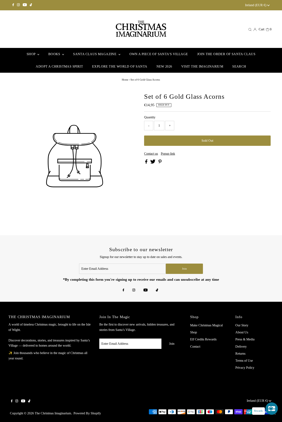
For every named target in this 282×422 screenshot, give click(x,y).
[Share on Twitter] (153, 162)
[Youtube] (25, 5)
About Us (241, 332)
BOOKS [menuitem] (54, 54)
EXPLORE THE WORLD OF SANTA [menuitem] (119, 66)
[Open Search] (250, 29)
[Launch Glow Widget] (271, 408)
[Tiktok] (31, 5)
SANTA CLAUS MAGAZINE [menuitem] (95, 54)
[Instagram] (18, 5)
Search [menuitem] (239, 66)
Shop (193, 332)
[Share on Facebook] (146, 162)
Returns (240, 353)
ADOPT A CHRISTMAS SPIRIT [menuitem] (59, 66)
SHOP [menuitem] (31, 54)
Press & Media (245, 339)
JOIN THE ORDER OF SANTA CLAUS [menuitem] (226, 54)
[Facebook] (13, 5)
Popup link (168, 153)
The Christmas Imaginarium (53, 413)
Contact (195, 346)
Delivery (241, 346)
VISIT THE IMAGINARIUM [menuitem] (202, 66)
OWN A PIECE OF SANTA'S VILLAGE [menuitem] (158, 54)
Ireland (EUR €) (256, 5)
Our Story (241, 325)
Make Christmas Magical (206, 325)
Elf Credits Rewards (203, 339)
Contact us (151, 153)
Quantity (149, 117)
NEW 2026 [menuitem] (164, 66)
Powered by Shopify (87, 413)
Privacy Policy (244, 367)
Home (125, 79)
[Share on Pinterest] (160, 162)
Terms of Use (244, 360)
